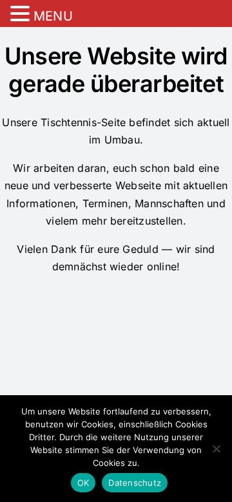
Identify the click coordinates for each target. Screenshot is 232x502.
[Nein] (215, 448)
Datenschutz (134, 483)
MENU (53, 16)
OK (83, 483)
